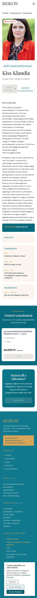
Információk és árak (10, 493)
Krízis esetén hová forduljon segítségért (16, 555)
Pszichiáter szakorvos (11, 523)
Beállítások (12, 582)
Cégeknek (6, 526)
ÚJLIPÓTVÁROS (11, 469)
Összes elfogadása (15, 592)
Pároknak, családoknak (11, 520)
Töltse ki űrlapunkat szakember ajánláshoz (18, 543)
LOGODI (8, 455)
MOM (7, 462)
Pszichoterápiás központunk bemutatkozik (13, 485)
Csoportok (7, 517)
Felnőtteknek (8, 509)
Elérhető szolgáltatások (26, 89)
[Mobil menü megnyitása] (34, 4)
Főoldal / (5, 13)
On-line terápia (8, 515)
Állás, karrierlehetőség (11, 496)
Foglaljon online (12, 539)
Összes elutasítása (15, 587)
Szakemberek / (16, 13)
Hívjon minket (11, 551)
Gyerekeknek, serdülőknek (13, 512)
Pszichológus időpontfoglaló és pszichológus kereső (18, 440)
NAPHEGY (9, 466)
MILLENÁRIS (10, 459)
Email (8, 548)
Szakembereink (8, 490)
